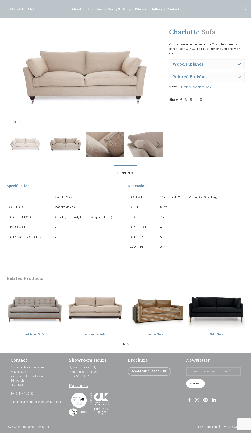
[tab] (125, 171)
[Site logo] (21, 9)
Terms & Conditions (205, 426)
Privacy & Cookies (233, 426)
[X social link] (185, 99)
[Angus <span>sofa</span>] (156, 308)
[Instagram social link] (197, 400)
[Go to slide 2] (128, 344)
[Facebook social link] (181, 99)
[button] (11, 145)
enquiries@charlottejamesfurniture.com (36, 401)
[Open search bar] (245, 9)
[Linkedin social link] (196, 99)
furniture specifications (196, 87)
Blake (216, 334)
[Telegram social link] (201, 99)
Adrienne (34, 334)
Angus (155, 334)
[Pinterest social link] (191, 99)
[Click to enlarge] (14, 122)
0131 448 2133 (25, 393)
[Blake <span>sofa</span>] (216, 308)
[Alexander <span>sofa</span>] (95, 308)
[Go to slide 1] (124, 344)
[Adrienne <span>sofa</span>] (35, 308)
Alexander (95, 334)
